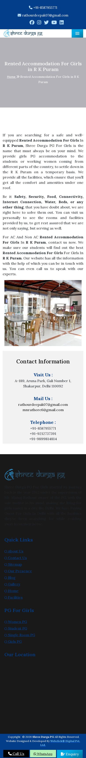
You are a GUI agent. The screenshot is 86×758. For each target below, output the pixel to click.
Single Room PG (21, 635)
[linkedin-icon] (62, 23)
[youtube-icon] (54, 23)
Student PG (17, 628)
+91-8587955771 (44, 7)
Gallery (13, 584)
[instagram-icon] (39, 23)
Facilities (15, 597)
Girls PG (14, 641)
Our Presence (19, 571)
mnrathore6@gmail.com (43, 410)
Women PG (17, 622)
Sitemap (14, 564)
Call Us (18, 753)
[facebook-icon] (32, 23)
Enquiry (72, 754)
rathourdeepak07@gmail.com (45, 15)
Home (11, 76)
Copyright (14, 736)
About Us (15, 551)
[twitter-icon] (46, 23)
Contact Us (17, 558)
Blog (11, 577)
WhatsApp (44, 754)
